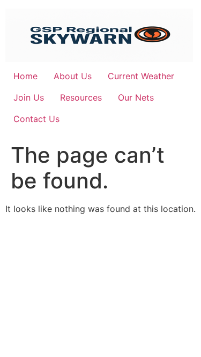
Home (25, 76)
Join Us (28, 97)
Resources (81, 97)
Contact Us (36, 118)
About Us (73, 76)
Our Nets (136, 97)
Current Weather (141, 76)
